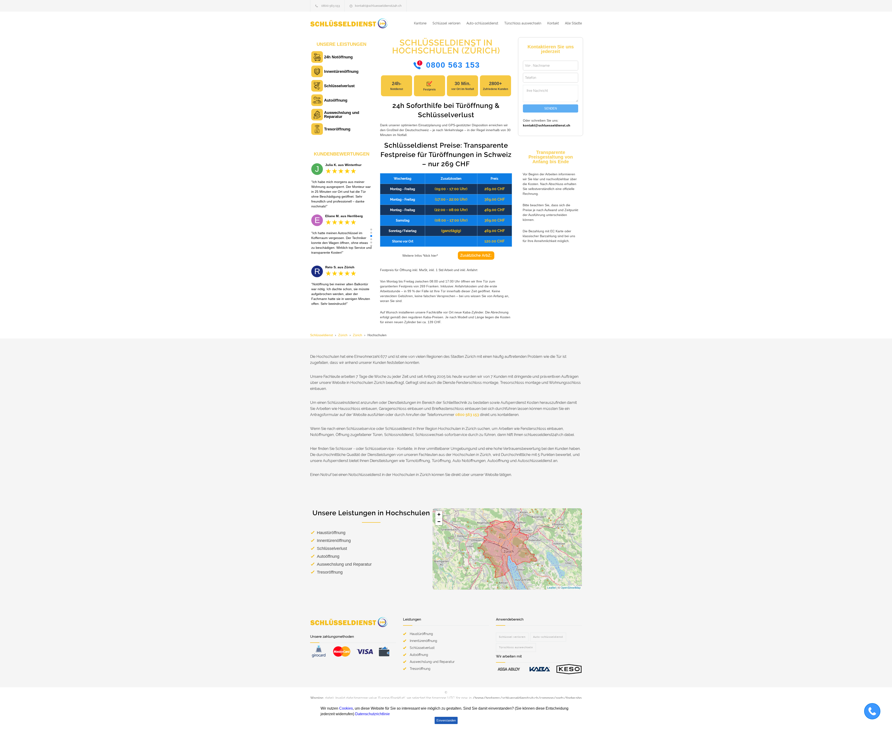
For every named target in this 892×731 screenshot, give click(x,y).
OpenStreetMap (571, 587)
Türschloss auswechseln (522, 23)
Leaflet (551, 587)
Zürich (343, 335)
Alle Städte (573, 23)
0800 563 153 (330, 5)
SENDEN (550, 108)
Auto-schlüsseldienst (482, 23)
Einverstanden (446, 720)
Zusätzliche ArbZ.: (476, 255)
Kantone (420, 23)
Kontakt (553, 23)
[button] (371, 229)
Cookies (346, 708)
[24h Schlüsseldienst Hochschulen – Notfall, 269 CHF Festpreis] (353, 23)
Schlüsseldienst (321, 335)
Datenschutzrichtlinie (372, 714)
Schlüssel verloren (446, 23)
